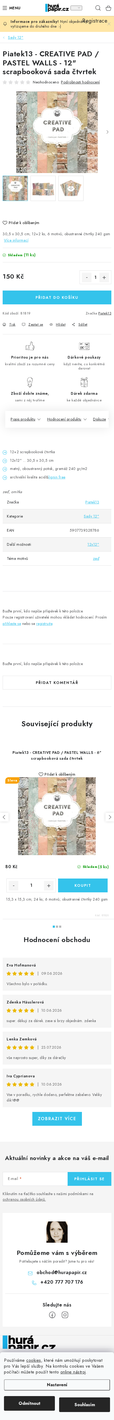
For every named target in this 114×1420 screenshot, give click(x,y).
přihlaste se (12, 623)
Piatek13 (104, 313)
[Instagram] (65, 1315)
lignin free (57, 477)
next (110, 817)
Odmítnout (29, 1403)
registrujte (44, 623)
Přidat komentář (57, 682)
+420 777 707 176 (61, 1282)
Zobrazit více (57, 1119)
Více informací (16, 240)
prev (4, 817)
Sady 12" (91, 516)
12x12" (93, 544)
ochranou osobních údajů (24, 1199)
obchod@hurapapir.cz (62, 1272)
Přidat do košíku (57, 297)
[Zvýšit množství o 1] (104, 277)
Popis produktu (23, 419)
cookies (33, 1360)
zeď (96, 558)
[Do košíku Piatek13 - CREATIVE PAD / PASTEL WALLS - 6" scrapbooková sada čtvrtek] (83, 885)
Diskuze (99, 419)
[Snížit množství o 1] (86, 277)
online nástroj (73, 1372)
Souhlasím (84, 1405)
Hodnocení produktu (64, 419)
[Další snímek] (107, 132)
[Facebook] (52, 1315)
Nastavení (57, 1385)
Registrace (87, 8)
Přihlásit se (89, 1179)
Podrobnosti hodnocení (80, 82)
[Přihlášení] (76, 8)
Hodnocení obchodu (57, 940)
